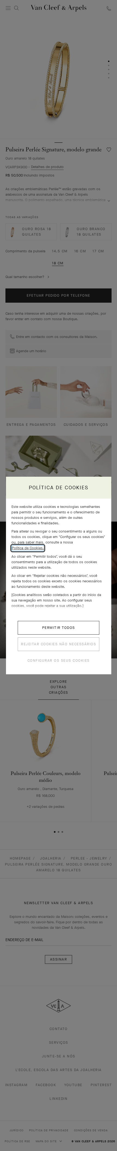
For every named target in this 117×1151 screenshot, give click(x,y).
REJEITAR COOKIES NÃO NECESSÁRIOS (58, 644)
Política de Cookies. (28, 548)
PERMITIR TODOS (58, 627)
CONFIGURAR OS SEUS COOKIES (58, 660)
